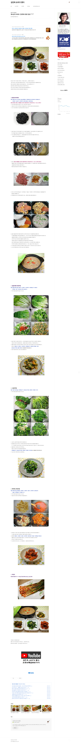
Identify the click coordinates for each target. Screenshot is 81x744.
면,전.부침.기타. (60, 72)
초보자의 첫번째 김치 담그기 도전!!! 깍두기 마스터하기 (21, 695)
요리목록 (16, 6)
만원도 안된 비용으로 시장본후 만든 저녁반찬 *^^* (20, 698)
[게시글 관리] (16, 678)
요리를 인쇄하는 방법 (61, 84)
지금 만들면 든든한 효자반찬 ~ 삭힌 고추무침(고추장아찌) (21, 686)
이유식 (59, 73)
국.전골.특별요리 (60, 66)
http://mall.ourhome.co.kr (17, 26)
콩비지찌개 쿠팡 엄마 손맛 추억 (18, 36)
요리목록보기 (60, 75)
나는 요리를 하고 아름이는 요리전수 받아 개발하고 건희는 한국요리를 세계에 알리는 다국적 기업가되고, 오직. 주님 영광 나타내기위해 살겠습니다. (29, 725)
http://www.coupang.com (17, 34)
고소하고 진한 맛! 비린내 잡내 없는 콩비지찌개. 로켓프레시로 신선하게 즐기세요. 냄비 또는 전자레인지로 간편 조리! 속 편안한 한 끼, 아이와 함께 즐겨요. (28, 38)
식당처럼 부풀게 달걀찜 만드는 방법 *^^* (18, 697)
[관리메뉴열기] (79, 2)
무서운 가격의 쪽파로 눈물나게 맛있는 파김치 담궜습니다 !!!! (22, 692)
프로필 (28, 6)
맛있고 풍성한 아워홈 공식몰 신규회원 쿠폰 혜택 (22, 28)
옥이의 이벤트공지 (61, 81)
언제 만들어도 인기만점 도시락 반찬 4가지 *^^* (19, 690)
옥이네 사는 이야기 (61, 79)
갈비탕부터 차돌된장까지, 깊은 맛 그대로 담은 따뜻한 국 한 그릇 (24, 29)
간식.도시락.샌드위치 (61, 70)
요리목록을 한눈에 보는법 (61, 49)
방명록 (22, 6)
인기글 (62, 59)
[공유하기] (15, 678)
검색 (67, 2)
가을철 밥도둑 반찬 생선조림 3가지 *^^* (18, 694)
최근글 (59, 59)
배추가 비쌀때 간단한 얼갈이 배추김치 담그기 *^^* (20, 688)
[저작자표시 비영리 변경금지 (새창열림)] (23, 678)
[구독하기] (79, 372)
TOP (69, 740)
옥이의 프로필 (60, 64)
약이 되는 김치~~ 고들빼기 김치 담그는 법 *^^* (19, 687)
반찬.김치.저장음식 (15, 684)
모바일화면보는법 (36, 6)
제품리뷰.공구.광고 (61, 82)
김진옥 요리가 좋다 (17, 2)
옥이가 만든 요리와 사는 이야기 (63, 63)
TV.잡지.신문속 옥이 (61, 77)
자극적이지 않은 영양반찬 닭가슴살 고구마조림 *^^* (20, 691)
